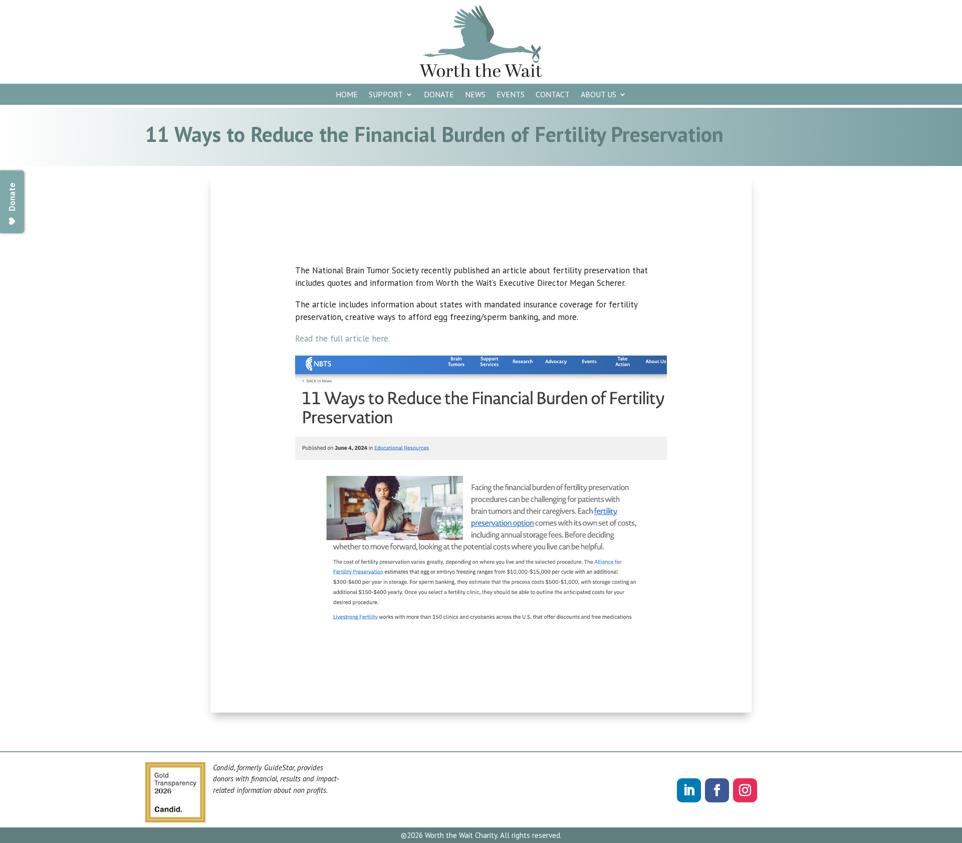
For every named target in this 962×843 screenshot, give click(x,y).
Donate (439, 95)
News (475, 95)
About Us (598, 95)
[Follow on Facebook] (717, 790)
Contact (553, 95)
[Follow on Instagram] (745, 790)
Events (511, 95)
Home (347, 95)
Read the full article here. (343, 338)
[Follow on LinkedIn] (689, 790)
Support (386, 95)
